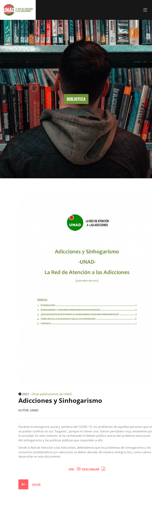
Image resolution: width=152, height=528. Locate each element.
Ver (71, 469)
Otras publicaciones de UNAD (52, 394)
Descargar (91, 469)
